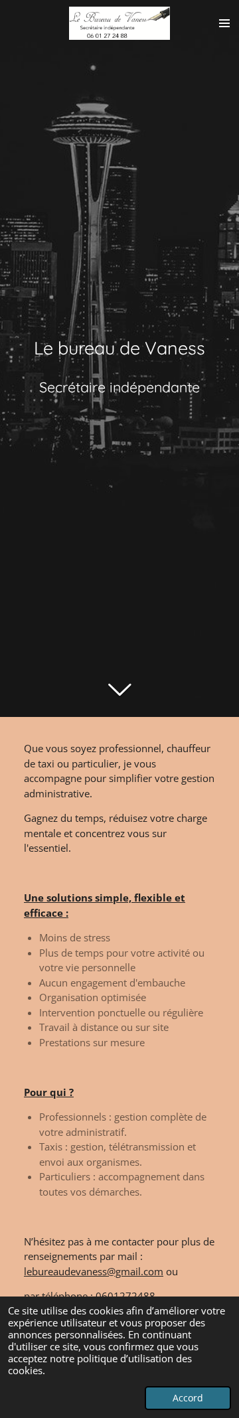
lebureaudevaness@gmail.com (93, 1271)
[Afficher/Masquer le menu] (224, 23)
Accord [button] (188, 1398)
